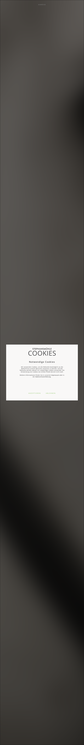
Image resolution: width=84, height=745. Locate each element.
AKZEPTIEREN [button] (34, 393)
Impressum (55, 375)
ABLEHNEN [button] (51, 393)
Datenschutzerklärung (43, 377)
